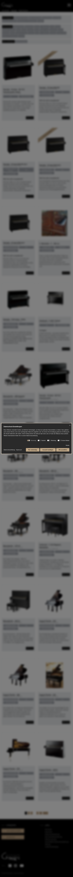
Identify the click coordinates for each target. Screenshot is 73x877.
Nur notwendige (32, 449)
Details (67, 445)
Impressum (19, 449)
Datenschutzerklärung (9, 449)
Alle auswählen (63, 449)
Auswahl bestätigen (47, 449)
